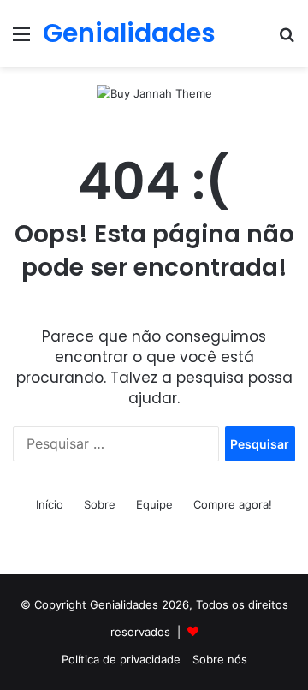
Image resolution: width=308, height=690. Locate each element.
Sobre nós (219, 659)
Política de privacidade (121, 659)
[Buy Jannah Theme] (154, 92)
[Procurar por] (286, 40)
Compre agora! (232, 504)
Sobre (100, 504)
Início (49, 504)
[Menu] (21, 40)
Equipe (154, 504)
